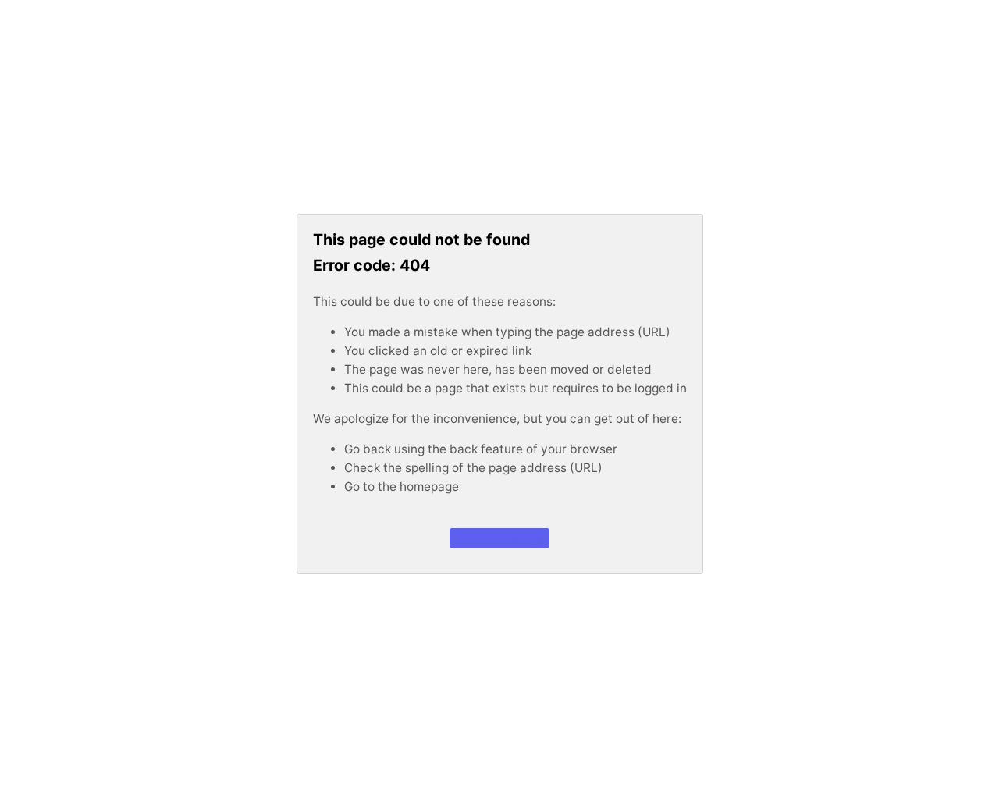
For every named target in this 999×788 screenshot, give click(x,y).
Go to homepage (499, 538)
